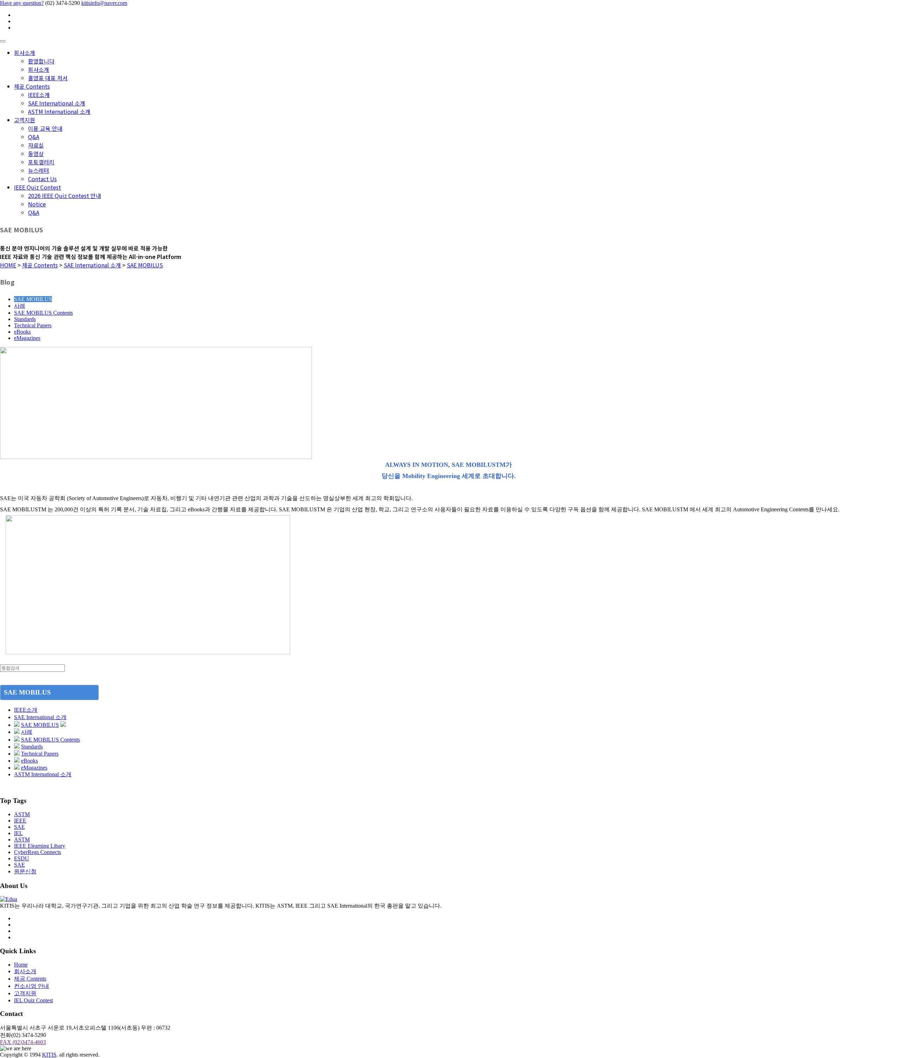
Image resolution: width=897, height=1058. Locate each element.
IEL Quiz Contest (33, 1000)
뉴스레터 (38, 170)
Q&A (33, 136)
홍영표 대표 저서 (48, 78)
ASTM (22, 814)
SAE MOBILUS (145, 265)
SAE (19, 827)
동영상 (36, 153)
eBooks (22, 332)
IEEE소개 (39, 94)
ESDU (21, 858)
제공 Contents (32, 86)
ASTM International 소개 (59, 111)
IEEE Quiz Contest (37, 187)
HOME (8, 265)
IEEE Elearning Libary (39, 846)
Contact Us (42, 179)
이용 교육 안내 (45, 128)
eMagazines (27, 338)
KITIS (49, 1055)
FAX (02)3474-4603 (23, 1042)
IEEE (20, 821)
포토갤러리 (41, 162)
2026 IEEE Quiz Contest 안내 (64, 195)
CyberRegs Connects (37, 852)
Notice (37, 204)
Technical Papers (33, 325)
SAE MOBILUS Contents (43, 313)
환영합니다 (41, 61)
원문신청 (25, 871)
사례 (19, 306)
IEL (18, 833)
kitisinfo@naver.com (104, 3)
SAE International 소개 (56, 103)
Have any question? (22, 3)
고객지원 (24, 120)
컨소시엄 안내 (31, 986)
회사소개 (24, 52)
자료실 (36, 145)
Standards (25, 319)
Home (21, 965)
